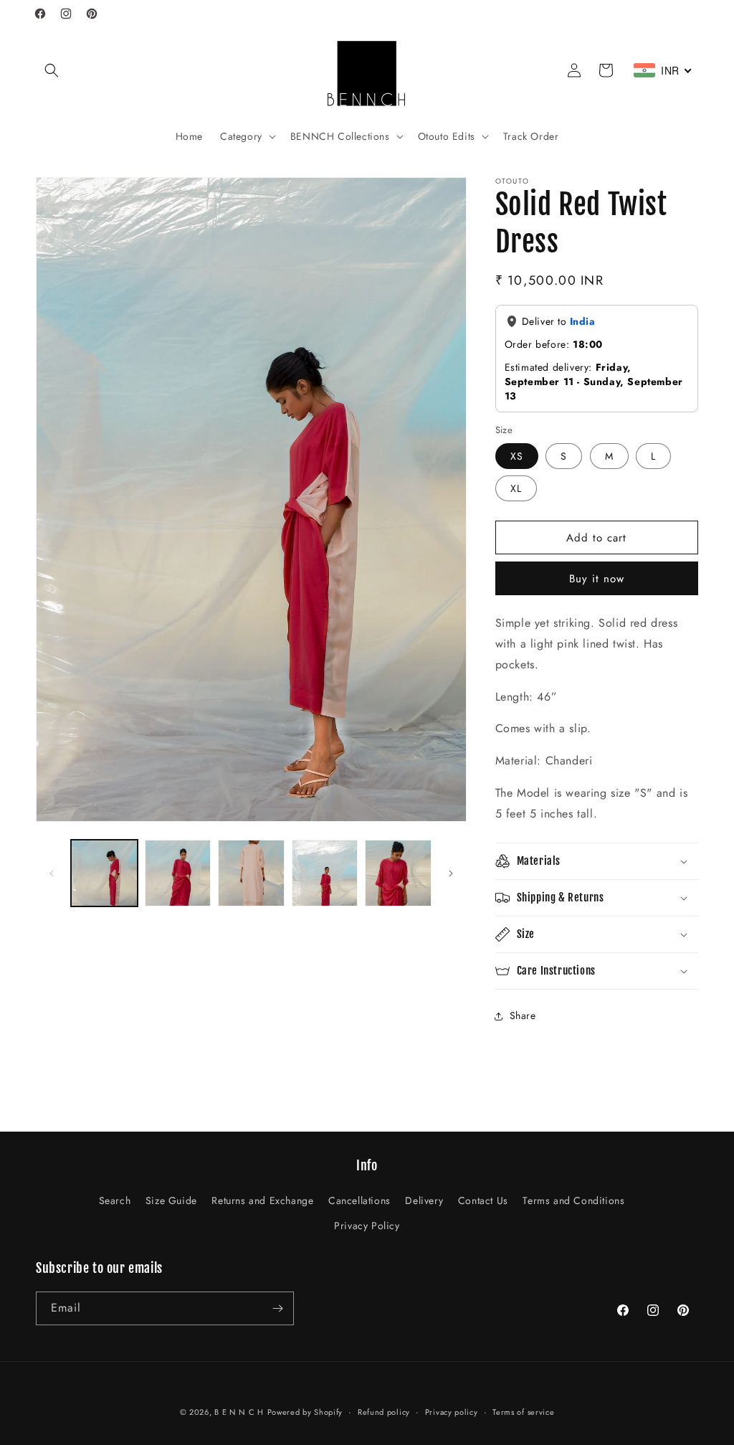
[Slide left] (51, 873)
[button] (51, 70)
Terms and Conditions (573, 1200)
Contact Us (483, 1200)
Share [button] (523, 1015)
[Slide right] (451, 873)
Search (115, 1200)
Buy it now (596, 579)
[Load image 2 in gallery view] (178, 873)
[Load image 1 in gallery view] (104, 873)
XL (516, 488)
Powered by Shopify (305, 1412)
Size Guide (171, 1200)
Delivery (424, 1200)
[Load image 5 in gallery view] (398, 873)
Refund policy (384, 1412)
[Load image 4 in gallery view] (325, 873)
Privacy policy (451, 1412)
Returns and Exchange (262, 1200)
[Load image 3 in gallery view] (251, 873)
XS (516, 456)
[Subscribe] (277, 1308)
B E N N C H (239, 1412)
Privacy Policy (366, 1225)
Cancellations (359, 1200)
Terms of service (523, 1412)
